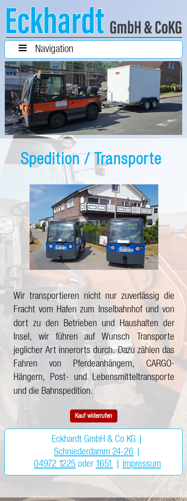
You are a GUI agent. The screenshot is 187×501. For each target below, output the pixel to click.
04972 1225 (55, 464)
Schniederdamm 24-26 (94, 452)
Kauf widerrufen (93, 416)
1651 (104, 464)
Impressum (142, 464)
